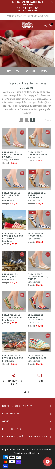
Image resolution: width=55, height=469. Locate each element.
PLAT (9, 71)
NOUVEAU (43, 71)
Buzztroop (34, 453)
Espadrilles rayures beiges (38, 153)
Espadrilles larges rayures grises (38, 276)
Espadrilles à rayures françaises (37, 195)
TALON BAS (18, 71)
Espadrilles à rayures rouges (12, 357)
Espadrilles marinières (36, 235)
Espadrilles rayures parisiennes (36, 317)
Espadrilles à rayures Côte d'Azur (11, 195)
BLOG (39, 381)
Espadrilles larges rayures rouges (12, 154)
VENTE (34, 71)
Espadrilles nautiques (10, 275)
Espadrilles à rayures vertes (12, 316)
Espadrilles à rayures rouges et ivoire (12, 236)
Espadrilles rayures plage (37, 357)
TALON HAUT (26, 71)
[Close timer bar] (52, 2)
